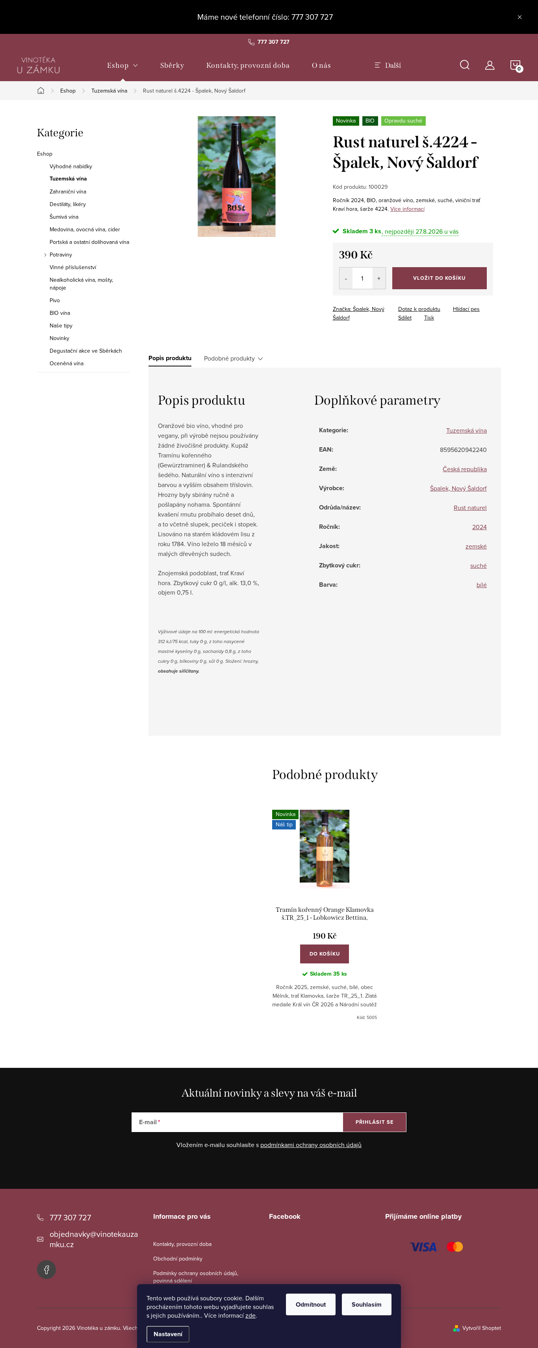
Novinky (59, 338)
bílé (482, 584)
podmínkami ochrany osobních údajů (311, 1144)
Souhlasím (367, 1304)
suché (478, 565)
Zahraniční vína (68, 191)
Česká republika (465, 469)
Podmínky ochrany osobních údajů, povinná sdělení (195, 1277)
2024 (479, 526)
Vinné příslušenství (73, 267)
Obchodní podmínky (177, 1258)
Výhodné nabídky (71, 166)
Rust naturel (470, 507)
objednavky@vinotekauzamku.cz (94, 1239)
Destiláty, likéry (68, 204)
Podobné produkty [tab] (229, 358)
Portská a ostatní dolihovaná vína (89, 242)
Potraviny (61, 254)
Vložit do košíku (439, 278)
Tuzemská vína (68, 179)
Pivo (55, 300)
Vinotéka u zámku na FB (46, 1269)
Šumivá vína (64, 217)
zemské (476, 546)
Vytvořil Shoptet (481, 1328)
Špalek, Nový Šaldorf (458, 488)
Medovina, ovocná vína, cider (85, 229)
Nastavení (168, 1334)
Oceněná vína (66, 363)
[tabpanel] (324, 915)
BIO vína (60, 313)
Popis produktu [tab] (169, 358)
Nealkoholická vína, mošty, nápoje (81, 284)
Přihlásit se (375, 1122)
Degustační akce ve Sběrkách (86, 351)
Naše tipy (61, 325)
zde (250, 1315)
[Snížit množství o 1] (345, 278)
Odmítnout (311, 1304)
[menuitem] (122, 65)
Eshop (44, 154)
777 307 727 (70, 1217)
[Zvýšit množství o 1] (379, 278)
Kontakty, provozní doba (182, 1244)
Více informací (407, 209)
